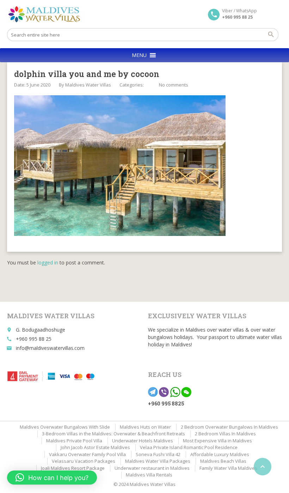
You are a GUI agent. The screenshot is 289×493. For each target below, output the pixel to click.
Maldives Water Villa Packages (157, 461)
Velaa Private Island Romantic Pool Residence (189, 447)
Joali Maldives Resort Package (73, 468)
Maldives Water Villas (88, 85)
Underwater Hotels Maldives (142, 440)
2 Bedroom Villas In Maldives (225, 433)
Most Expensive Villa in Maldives (217, 440)
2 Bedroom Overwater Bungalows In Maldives (229, 427)
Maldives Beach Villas (223, 461)
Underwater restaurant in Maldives (152, 468)
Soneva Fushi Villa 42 (158, 454)
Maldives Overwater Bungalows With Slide (65, 427)
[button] (139, 55)
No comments (173, 85)
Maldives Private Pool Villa (74, 440)
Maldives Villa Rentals (149, 475)
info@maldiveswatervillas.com (50, 348)
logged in (47, 262)
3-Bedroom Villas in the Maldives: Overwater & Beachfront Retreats (113, 433)
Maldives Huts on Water (145, 427)
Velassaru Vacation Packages (83, 461)
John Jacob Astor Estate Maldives (95, 447)
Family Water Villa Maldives (228, 468)
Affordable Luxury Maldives (219, 454)
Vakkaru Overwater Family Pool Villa (87, 454)
